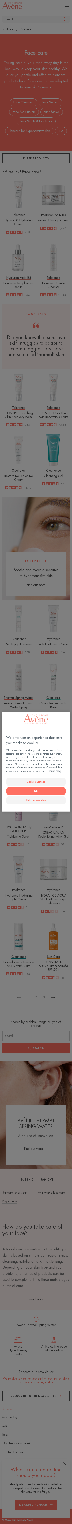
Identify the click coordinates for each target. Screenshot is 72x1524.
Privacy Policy (54, 771)
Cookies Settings (36, 782)
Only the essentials (36, 800)
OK (36, 791)
